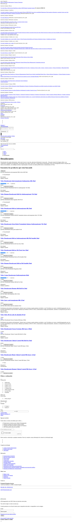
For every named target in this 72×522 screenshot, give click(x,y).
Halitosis (51, 74)
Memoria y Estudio (62, 94)
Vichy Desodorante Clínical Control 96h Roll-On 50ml (16, 340)
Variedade (33, 76)
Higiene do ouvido (10, 76)
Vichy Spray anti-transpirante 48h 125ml (12, 300)
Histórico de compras (8, 475)
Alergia (12, 102)
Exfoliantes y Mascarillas (61, 67)
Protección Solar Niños (39, 32)
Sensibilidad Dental (40, 74)
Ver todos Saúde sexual (5, 80)
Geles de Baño (30, 57)
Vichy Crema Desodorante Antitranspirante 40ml (15, 275)
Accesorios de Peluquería (47, 48)
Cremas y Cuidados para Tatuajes (49, 39)
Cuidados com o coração (30, 96)
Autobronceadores (67, 32)
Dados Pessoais (6, 478)
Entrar (2, 515)
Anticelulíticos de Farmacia (32, 39)
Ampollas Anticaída (21, 47)
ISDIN (22, 8)
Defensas (56, 94)
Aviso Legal (6, 459)
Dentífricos (12, 74)
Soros (33, 12)
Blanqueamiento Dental (24, 74)
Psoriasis (25, 39)
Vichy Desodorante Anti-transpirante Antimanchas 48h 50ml (18, 181)
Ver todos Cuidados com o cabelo (7, 43)
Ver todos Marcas (4, 8)
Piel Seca (19, 27)
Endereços (5, 476)
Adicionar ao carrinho (8, 186)
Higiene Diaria (27, 62)
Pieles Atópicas (24, 57)
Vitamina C (18, 94)
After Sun (62, 32)
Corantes (40, 48)
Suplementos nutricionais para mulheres (43, 96)
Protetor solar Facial (7, 449)
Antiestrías (40, 39)
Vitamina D (27, 94)
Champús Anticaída (29, 47)
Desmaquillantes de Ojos (22, 67)
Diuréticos (18, 90)
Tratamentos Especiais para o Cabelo (21, 48)
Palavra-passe (4, 511)
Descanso (53, 96)
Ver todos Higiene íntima (6, 62)
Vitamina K (37, 94)
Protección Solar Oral (5, 33)
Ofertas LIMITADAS (27, 12)
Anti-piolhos (11, 48)
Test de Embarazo (24, 80)
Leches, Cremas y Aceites (43, 67)
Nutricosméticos (49, 12)
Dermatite (9, 13)
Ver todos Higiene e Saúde (6, 52)
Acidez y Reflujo (17, 102)
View (2, 318)
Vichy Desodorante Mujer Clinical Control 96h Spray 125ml (18, 355)
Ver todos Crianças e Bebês (6, 86)
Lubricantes (18, 80)
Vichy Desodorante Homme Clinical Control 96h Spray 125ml (18, 369)
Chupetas (27, 86)
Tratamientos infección (40, 62)
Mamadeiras (22, 86)
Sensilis (33, 8)
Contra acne (64, 12)
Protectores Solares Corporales (28, 32)
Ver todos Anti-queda (5, 47)
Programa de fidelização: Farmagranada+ (12, 468)
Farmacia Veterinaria (18, 2)
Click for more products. (6, 136)
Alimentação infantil (15, 86)
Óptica (2, 113)
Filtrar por (3, 170)
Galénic (19, 8)
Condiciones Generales (8, 461)
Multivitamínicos (4, 95)
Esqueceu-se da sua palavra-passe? (8, 514)
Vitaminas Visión (12, 94)
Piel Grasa (15, 27)
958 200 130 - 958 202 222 (7, 487)
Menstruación (33, 62)
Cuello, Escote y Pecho (18, 39)
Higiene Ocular (17, 76)
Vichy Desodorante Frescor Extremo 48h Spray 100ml (16, 329)
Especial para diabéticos (60, 96)
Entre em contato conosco (9, 457)
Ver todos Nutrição (4, 90)
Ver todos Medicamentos (5, 102)
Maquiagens (43, 12)
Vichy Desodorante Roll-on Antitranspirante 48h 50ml (16, 208)
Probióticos (11, 96)
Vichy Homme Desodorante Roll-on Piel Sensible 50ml (16, 263)
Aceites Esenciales (4, 81)
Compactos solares (13, 33)
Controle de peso (33, 90)
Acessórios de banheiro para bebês (50, 86)
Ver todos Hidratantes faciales (7, 27)
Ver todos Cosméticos (5, 12)
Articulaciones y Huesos (45, 94)
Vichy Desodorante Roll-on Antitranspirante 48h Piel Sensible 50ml (20, 238)
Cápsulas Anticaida (13, 47)
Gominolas (68, 94)
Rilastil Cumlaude (28, 8)
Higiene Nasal (3, 76)
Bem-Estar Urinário (5, 96)
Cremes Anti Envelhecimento (9, 447)
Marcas (2, 2)
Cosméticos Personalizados (9, 463)
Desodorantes (18, 57)
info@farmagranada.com (6, 489)
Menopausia (13, 62)
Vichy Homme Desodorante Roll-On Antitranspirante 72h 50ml (19, 194)
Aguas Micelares (14, 67)
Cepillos (34, 74)
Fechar (13, 136)
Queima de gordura (12, 90)
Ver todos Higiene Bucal (5, 74)
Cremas (25, 21)
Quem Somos (6, 458)
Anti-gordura (35, 48)
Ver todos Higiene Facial (6, 67)
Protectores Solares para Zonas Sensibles (52, 32)
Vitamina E (32, 94)
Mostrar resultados (5, 414)
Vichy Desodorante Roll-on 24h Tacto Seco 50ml (14, 250)
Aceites (22, 21)
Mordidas (37, 76)
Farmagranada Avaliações (9, 456)
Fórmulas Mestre (7, 462)
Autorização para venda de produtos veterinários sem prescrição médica (19, 467)
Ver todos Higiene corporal (6, 57)
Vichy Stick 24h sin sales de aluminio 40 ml (13, 314)
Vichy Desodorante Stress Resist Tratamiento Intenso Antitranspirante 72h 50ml (24, 224)
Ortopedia (2, 114)
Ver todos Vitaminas (5, 94)
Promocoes (6, 2)
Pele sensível (20, 12)
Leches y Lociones (17, 21)
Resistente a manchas (57, 12)
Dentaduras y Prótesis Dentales (59, 74)
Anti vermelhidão (37, 12)
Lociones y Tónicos (52, 67)
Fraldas (58, 86)
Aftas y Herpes (47, 74)
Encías (30, 74)
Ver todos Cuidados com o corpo (7, 39)
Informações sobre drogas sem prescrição (12, 466)
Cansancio (52, 94)
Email (2, 508)
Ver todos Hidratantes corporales (7, 21)
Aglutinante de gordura (25, 90)
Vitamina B (23, 94)
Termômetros (31, 86)
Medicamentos (11, 2)
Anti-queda (5, 450)
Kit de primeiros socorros (25, 76)
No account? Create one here (7, 518)
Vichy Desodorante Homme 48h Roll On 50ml (14, 288)
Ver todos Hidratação (5, 17)
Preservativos (13, 80)
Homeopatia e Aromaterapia (6, 110)
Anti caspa (30, 48)
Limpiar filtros (4, 412)
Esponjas (13, 57)
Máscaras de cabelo (4, 48)
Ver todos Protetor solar (5, 32)
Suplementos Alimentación (9, 97)
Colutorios (17, 74)
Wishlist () (3, 125)
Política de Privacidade (8, 464)
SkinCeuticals (10, 8)
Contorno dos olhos (13, 12)
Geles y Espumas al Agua (32, 67)
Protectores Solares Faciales (16, 32)
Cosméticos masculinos (16, 13)
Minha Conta (6, 474)
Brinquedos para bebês (39, 86)
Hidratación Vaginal (20, 62)
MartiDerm (15, 8)
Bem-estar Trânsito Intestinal (19, 96)
